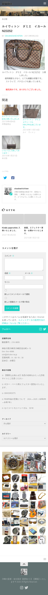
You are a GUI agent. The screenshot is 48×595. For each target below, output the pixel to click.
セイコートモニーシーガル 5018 (18, 408)
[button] (13, 462)
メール (29, 273)
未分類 (4, 19)
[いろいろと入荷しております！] (11, 142)
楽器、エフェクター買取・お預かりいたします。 (33, 230)
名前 (7, 273)
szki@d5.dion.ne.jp (9, 354)
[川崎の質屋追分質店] (44, 329)
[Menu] (45, 3)
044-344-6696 (8, 351)
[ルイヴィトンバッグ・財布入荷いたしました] (11, 110)
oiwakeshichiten (14, 36)
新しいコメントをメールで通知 (17, 294)
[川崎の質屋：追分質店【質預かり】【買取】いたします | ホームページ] (9, 3)
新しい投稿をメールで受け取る (17, 302)
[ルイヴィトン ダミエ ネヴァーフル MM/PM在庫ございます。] (32, 111)
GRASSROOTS (9, 393)
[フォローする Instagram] (40, 329)
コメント (9, 256)
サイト (7, 282)
